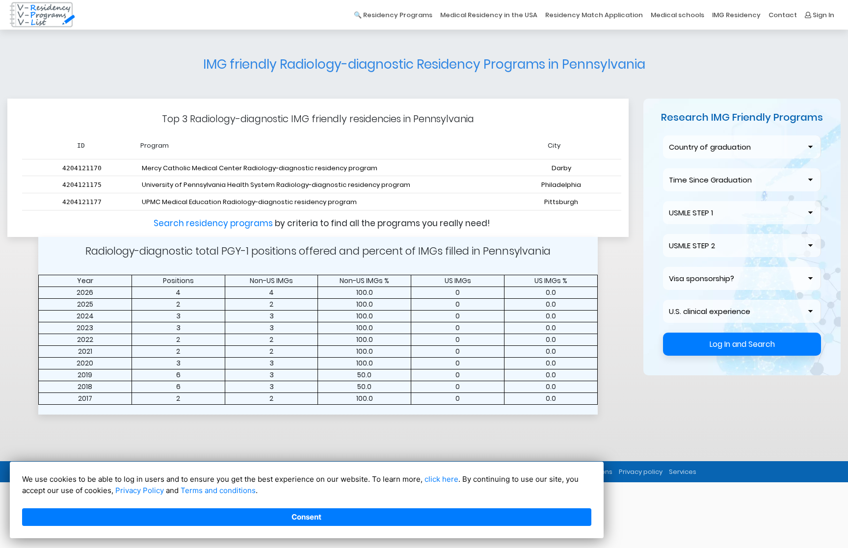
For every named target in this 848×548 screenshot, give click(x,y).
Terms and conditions (218, 490)
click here (441, 479)
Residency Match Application (594, 15)
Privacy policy (640, 471)
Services (682, 471)
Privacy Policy (139, 490)
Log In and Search (742, 344)
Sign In (822, 15)
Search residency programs (214, 223)
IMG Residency (736, 15)
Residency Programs (397, 15)
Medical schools (677, 15)
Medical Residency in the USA (488, 15)
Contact (782, 15)
